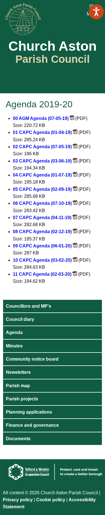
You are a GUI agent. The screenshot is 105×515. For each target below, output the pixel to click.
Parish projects (22, 398)
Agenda (14, 332)
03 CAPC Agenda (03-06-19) (42, 161)
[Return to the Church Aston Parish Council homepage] (52, 19)
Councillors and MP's (28, 306)
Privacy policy (18, 499)
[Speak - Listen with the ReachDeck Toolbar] (96, 11)
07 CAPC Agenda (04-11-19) (42, 217)
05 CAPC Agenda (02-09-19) (42, 189)
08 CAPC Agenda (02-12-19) (42, 231)
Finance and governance (32, 425)
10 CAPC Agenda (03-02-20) (42, 260)
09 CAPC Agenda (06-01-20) (42, 245)
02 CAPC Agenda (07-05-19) (42, 146)
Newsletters (18, 372)
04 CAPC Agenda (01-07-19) (42, 175)
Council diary (20, 319)
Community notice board (32, 359)
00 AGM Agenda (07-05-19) (41, 118)
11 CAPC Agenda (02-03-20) (42, 274)
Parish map (18, 385)
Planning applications (29, 412)
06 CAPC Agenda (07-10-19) (42, 203)
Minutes (14, 346)
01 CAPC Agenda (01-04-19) (42, 132)
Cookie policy (51, 499)
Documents (18, 438)
